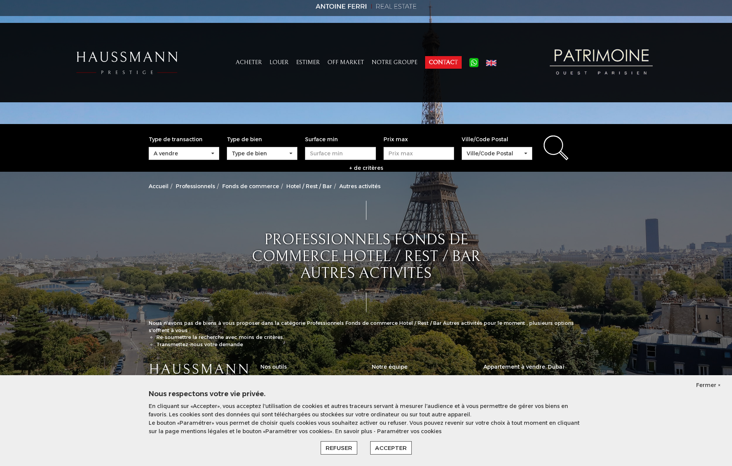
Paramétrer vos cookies (409, 431)
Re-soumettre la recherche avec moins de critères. (220, 337)
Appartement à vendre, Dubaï (524, 366)
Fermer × (708, 385)
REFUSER (339, 447)
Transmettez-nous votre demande (199, 344)
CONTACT (443, 62)
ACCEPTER (391, 447)
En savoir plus (354, 431)
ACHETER (249, 62)
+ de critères (366, 167)
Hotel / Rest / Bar (309, 186)
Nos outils (273, 366)
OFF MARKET (345, 62)
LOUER (279, 62)
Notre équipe (390, 366)
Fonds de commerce (250, 186)
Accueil (159, 186)
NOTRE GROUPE (394, 62)
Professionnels (195, 186)
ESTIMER (308, 62)
